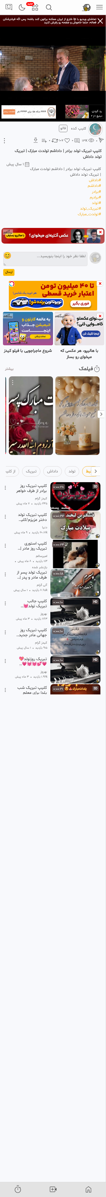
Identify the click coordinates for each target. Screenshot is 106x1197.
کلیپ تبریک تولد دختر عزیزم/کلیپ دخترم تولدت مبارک (32, 517)
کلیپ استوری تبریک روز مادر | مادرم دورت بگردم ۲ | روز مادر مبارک (31, 546)
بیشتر (9, 369)
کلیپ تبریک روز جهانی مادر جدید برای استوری (33, 633)
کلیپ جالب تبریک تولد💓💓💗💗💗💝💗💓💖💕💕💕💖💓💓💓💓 (32, 604)
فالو (63, 128)
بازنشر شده (39, 567)
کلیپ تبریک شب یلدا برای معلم (32, 690)
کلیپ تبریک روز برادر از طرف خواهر (31, 488)
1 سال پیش (15, 164)
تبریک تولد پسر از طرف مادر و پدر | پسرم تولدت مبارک (32, 575)
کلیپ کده (78, 128)
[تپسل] (12, 284)
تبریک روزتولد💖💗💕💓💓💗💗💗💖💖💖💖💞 (32, 662)
